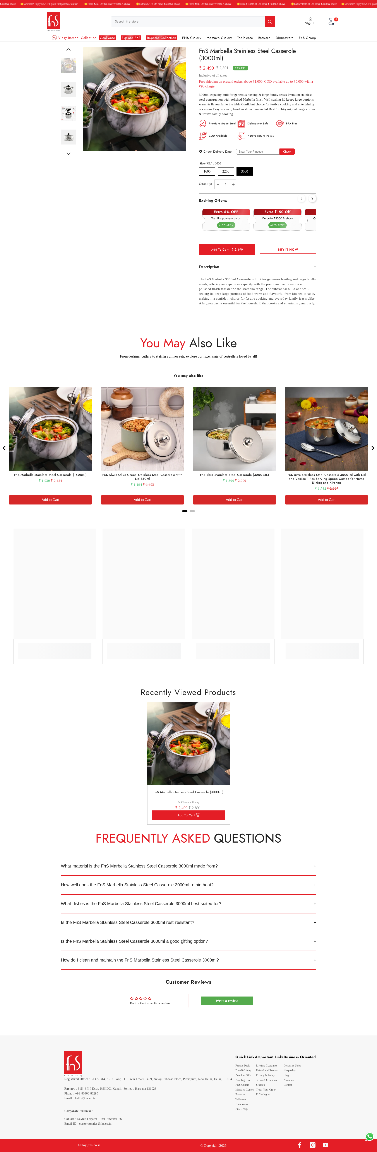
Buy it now (288, 249)
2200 (225, 171)
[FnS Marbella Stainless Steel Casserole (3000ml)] (188, 743)
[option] (134, 99)
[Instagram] (312, 1145)
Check (287, 151)
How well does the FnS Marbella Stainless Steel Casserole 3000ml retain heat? (137, 884)
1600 (207, 171)
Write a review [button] (227, 1001)
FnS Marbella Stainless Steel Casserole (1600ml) (50, 475)
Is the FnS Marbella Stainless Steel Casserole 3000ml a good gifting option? (134, 941)
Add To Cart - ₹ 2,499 (227, 249)
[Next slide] (372, 448)
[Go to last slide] (4, 448)
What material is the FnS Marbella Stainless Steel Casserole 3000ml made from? (139, 866)
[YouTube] (325, 1145)
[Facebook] (300, 1145)
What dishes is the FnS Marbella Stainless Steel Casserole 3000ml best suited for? (141, 903)
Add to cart (186, 815)
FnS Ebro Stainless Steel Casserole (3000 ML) (234, 475)
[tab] (184, 511)
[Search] (193, 21)
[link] (55, 648)
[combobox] (188, 21)
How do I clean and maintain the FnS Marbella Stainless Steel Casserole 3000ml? (140, 960)
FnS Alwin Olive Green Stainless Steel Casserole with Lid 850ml (142, 477)
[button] (68, 49)
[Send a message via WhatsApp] (370, 1136)
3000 (244, 171)
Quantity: (205, 183)
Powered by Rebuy (188, 516)
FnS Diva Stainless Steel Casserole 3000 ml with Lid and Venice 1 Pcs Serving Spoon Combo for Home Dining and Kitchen (327, 479)
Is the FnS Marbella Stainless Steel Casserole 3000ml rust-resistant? (127, 922)
